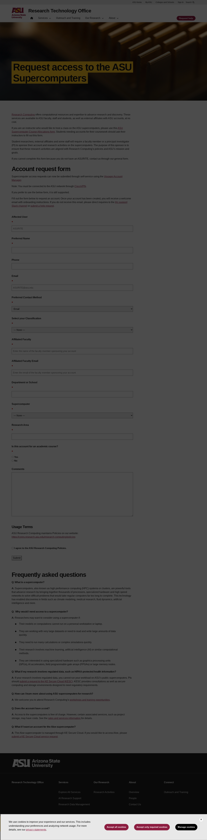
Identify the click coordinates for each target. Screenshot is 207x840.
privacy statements (36, 829)
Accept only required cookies (152, 827)
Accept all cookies (116, 827)
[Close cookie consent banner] (201, 819)
